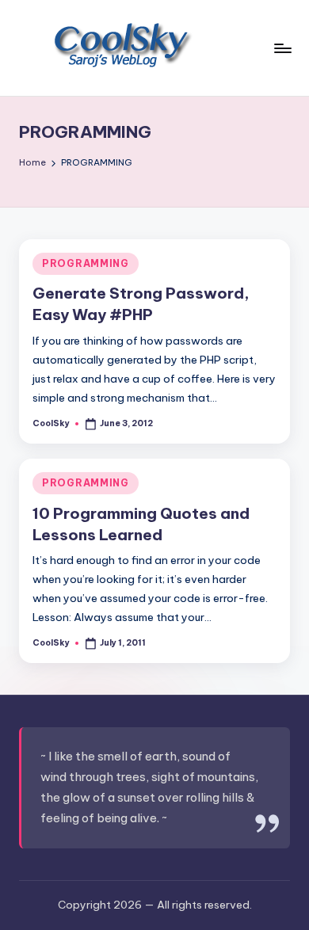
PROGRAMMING (85, 263)
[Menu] (282, 48)
